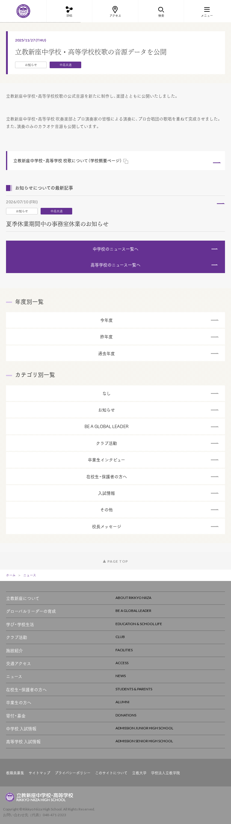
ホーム (11, 575)
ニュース (29, 575)
